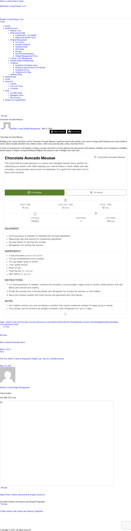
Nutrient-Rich (108, 322)
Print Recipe (75, 132)
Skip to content (6, 1)
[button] (5, 327)
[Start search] (129, 12)
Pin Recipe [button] (98, 192)
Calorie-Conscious (12, 322)
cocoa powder (48, 322)
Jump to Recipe (59, 132)
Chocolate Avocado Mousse (31, 322)
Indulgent (99, 322)
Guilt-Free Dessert (69, 322)
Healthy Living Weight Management (15, 387)
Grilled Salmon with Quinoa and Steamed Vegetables (21, 511)
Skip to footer (18, 1)
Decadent (58, 322)
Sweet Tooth (13, 324)
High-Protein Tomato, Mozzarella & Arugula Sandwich (22, 495)
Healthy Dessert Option (85, 322)
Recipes (4, 116)
